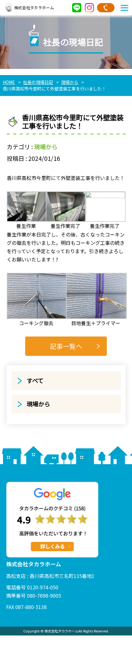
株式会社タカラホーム (34, 7)
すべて (35, 380)
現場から (45, 146)
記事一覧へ (66, 346)
